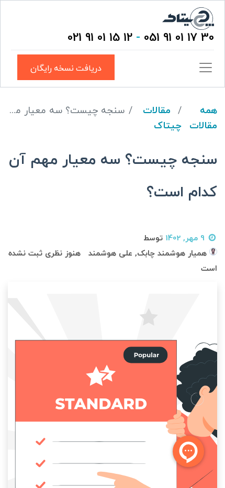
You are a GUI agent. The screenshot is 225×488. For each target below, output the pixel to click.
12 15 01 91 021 (100, 38)
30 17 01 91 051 (179, 38)
